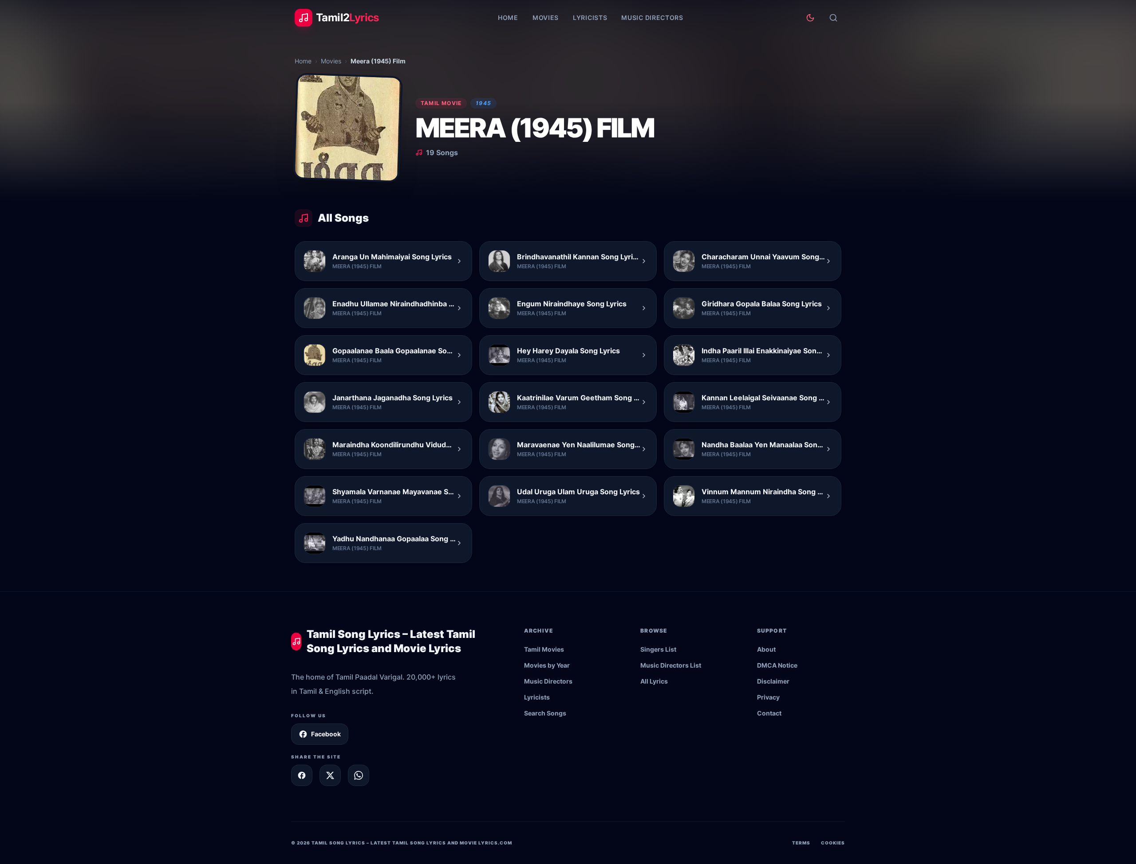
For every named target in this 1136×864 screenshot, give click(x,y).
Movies (545, 17)
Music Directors (652, 17)
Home (508, 17)
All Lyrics (654, 681)
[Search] (833, 18)
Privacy (768, 697)
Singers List (658, 649)
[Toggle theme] (810, 18)
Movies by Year (547, 665)
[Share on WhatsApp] (358, 775)
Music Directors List (670, 665)
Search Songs (545, 713)
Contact (769, 713)
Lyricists (590, 17)
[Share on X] (330, 775)
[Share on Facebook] (301, 775)
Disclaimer (773, 681)
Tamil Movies (544, 649)
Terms (801, 842)
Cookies (833, 842)
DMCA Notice (777, 665)
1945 (483, 103)
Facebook (326, 734)
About (766, 649)
